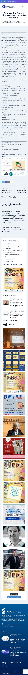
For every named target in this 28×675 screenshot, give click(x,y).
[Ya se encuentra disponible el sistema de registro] (14, 580)
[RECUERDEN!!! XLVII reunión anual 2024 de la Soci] (14, 470)
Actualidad (8, 244)
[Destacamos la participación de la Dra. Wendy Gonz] (14, 338)
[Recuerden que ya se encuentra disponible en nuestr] (14, 514)
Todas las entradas (14, 21)
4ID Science (6, 673)
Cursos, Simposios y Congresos (10, 201)
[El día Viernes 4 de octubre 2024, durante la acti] (14, 404)
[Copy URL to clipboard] (11, 182)
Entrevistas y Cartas (10, 252)
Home (6, 21)
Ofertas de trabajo (10, 259)
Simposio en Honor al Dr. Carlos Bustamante (18, 654)
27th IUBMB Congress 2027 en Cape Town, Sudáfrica (17, 315)
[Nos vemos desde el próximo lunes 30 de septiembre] (14, 382)
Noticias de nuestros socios (12, 254)
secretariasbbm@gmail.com (11, 626)
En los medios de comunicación (13, 250)
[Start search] (26, 7)
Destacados (8, 248)
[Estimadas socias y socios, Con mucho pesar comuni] (14, 426)
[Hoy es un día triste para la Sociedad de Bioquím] (14, 536)
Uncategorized (9, 261)
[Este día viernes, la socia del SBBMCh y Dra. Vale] (14, 448)
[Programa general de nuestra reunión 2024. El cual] (14, 360)
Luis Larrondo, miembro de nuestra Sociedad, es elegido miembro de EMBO (17, 304)
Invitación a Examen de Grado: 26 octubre (12, 231)
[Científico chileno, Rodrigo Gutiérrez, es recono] (14, 558)
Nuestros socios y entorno (12, 256)
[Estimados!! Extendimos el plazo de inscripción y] (14, 492)
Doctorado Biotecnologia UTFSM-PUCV (11, 205)
